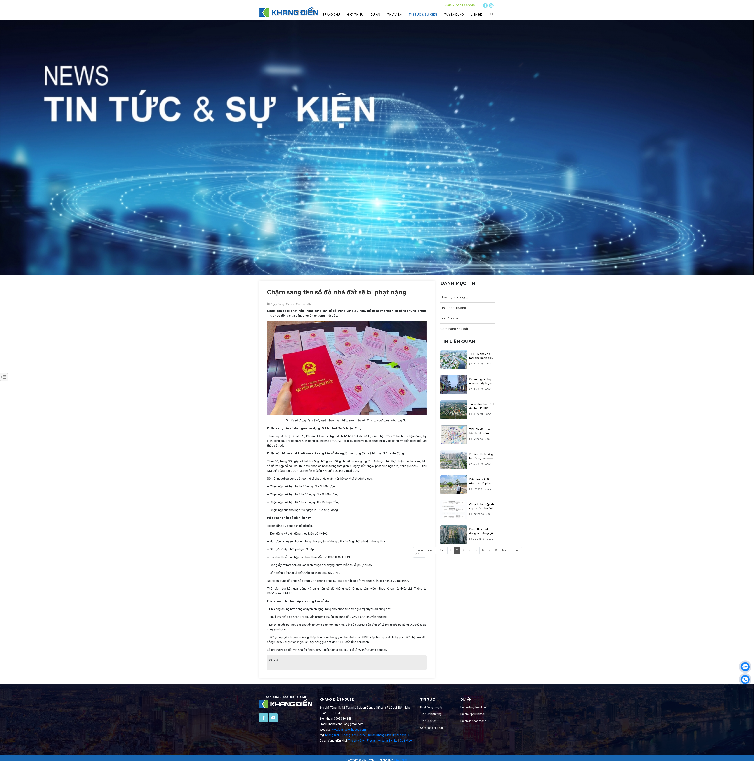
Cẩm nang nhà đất (454, 329)
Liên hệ (476, 14)
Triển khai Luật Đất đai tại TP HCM (481, 406)
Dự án (375, 14)
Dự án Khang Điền (379, 735)
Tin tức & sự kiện (423, 14)
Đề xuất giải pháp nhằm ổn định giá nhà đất (480, 381)
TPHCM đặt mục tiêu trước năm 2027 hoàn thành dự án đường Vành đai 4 (481, 431)
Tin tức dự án (450, 318)
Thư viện (394, 14)
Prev (442, 550)
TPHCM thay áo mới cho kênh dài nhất (480, 356)
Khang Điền (332, 735)
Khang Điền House (354, 735)
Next (505, 550)
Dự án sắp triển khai (472, 714)
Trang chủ (331, 14)
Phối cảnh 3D (401, 735)
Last (517, 550)
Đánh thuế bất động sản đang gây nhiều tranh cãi (481, 531)
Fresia (371, 740)
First (431, 550)
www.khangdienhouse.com (348, 729)
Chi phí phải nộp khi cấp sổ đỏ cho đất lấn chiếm (481, 506)
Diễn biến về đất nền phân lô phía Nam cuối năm (480, 481)
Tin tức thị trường (453, 308)
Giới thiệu (355, 14)
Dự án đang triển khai (473, 707)
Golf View (406, 740)
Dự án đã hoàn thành (473, 721)
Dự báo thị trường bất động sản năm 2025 (481, 456)
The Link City (356, 740)
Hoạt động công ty (454, 297)
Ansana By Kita (387, 740)
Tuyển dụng (454, 14)
